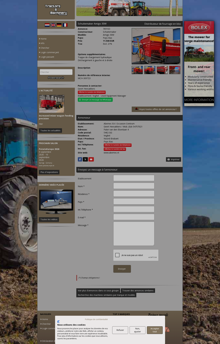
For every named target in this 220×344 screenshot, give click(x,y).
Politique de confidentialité (96, 319)
